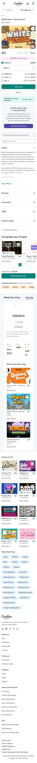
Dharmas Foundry (9, 543)
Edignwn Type (7, 498)
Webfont (7, 74)
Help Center (6, 646)
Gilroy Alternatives (8, 711)
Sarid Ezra (24, 543)
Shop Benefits (7, 728)
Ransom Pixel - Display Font (11, 496)
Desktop (7, 63)
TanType (24, 498)
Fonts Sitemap (7, 715)
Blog (3, 638)
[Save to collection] (33, 38)
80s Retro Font (22, 582)
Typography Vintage (25, 592)
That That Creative (10, 258)
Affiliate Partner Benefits (10, 725)
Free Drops (5, 660)
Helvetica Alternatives (9, 707)
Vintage (14, 562)
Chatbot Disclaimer (8, 746)
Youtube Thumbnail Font (11, 608)
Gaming (6, 567)
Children (15, 557)
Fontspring (5, 691)
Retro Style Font (9, 592)
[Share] (33, 29)
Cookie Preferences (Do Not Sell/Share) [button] (15, 752)
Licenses (5, 650)
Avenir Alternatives (8, 703)
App (5, 81)
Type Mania (7, 475)
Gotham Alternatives (9, 695)
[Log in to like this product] (18, 244)
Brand (4, 678)
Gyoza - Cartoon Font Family (12, 541)
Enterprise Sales (7, 664)
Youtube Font (24, 597)
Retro (5, 562)
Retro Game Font (9, 572)
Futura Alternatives (8, 699)
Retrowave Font (9, 587)
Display (25, 557)
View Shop (29, 297)
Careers (4, 681)
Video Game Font (9, 577)
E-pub (6, 77)
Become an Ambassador (10, 732)
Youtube (24, 562)
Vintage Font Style (9, 597)
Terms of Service (7, 743)
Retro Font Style (23, 587)
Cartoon (16, 567)
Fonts (3, 15)
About (4, 674)
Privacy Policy (6, 740)
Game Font (22, 572)
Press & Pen (25, 475)
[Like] (33, 33)
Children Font (24, 577)
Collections (6, 642)
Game (5, 557)
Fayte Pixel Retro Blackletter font (13, 256)
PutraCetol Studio (9, 520)
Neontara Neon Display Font (12, 518)
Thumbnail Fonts (9, 603)
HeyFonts (24, 520)
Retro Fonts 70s (8, 582)
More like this (6, 261)
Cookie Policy (6, 749)
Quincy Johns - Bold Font (16, 385)
